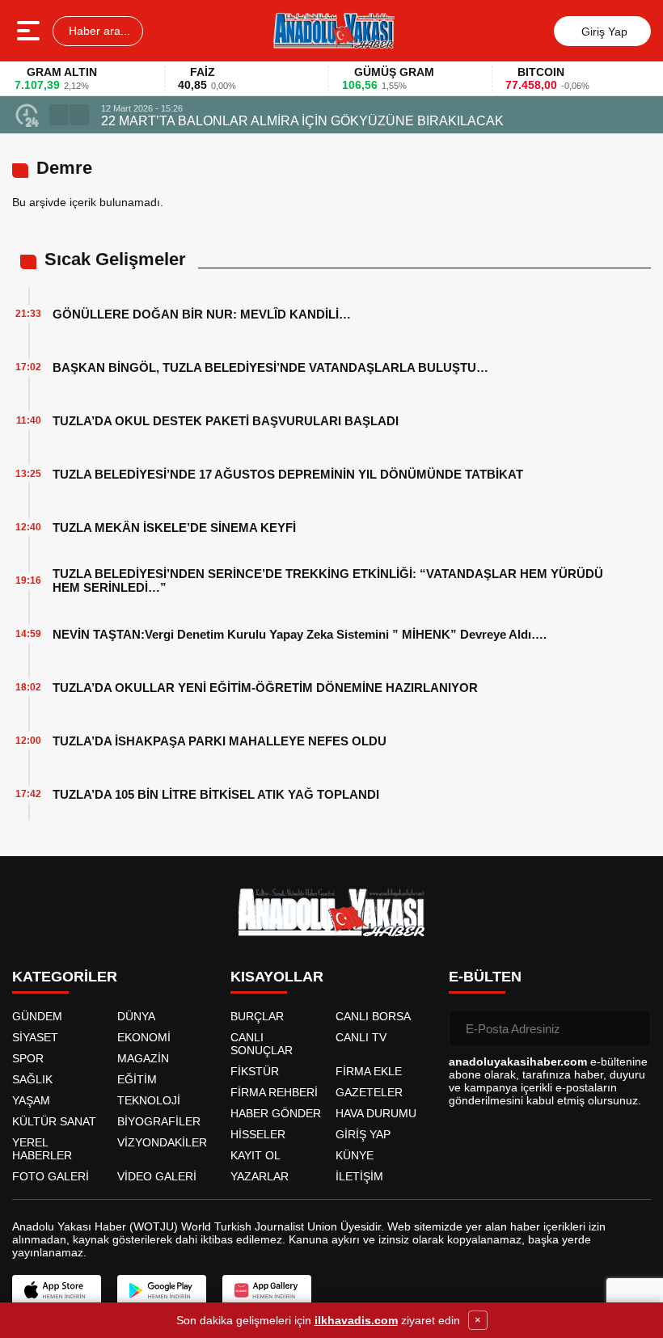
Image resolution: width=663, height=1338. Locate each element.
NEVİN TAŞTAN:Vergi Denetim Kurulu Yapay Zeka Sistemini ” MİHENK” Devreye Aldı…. (300, 634)
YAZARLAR (259, 1176)
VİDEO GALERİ (156, 1176)
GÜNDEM (37, 1016)
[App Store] (56, 1290)
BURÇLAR (257, 1016)
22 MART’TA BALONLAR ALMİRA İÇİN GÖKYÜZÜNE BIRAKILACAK (302, 121)
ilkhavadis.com (356, 1320)
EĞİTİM (137, 1079)
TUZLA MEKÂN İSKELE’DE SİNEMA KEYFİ (174, 527)
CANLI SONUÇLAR (261, 1044)
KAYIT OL (255, 1155)
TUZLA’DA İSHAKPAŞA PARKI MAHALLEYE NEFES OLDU (219, 741)
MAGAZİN (143, 1058)
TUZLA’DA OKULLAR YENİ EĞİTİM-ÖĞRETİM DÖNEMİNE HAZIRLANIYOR (265, 687)
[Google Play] (161, 1290)
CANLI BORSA (373, 1016)
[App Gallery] (266, 1290)
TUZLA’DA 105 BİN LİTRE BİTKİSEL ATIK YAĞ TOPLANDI (216, 794)
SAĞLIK (32, 1079)
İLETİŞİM (359, 1176)
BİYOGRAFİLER (159, 1121)
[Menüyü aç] (30, 31)
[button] (59, 114)
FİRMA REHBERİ (274, 1092)
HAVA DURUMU (376, 1113)
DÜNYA (136, 1016)
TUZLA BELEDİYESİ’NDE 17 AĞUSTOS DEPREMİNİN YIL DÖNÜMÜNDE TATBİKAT (288, 474)
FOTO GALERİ (50, 1176)
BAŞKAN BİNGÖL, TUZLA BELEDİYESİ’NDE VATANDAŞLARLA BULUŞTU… (270, 367)
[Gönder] (632, 1028)
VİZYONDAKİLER (162, 1142)
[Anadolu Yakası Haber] (333, 30)
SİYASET (35, 1037)
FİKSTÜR (254, 1071)
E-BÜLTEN (485, 977)
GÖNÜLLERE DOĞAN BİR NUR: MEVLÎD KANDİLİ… (202, 314)
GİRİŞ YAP (363, 1134)
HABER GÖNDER (275, 1113)
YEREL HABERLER (42, 1149)
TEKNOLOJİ (148, 1100)
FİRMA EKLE (369, 1071)
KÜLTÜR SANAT (54, 1121)
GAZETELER (369, 1092)
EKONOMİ (144, 1037)
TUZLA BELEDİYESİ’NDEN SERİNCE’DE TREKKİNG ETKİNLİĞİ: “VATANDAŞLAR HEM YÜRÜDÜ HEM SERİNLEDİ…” (328, 580)
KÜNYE (355, 1155)
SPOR (28, 1058)
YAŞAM (31, 1100)
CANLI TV (361, 1037)
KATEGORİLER (64, 977)
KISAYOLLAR (276, 977)
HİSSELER (257, 1134)
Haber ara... (97, 30)
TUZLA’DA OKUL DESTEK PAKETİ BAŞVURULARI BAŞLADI (226, 421)
